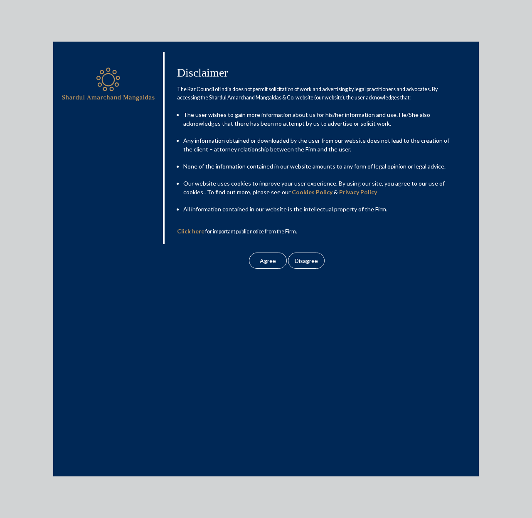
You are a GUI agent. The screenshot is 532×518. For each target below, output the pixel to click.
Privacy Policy (358, 192)
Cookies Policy (312, 192)
